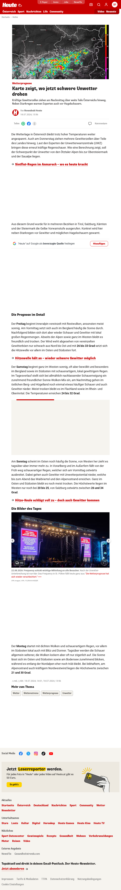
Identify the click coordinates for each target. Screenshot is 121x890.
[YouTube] (51, 753)
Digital (36, 823)
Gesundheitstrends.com (27, 853)
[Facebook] (29, 123)
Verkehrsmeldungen (101, 836)
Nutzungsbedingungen (89, 879)
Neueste (111, 11)
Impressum (7, 879)
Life (45, 11)
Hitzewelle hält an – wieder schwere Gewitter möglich (55, 358)
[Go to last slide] (12, 541)
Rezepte (51, 836)
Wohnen (81, 836)
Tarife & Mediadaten (27, 879)
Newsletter (8, 810)
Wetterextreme (31, 693)
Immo (55, 2)
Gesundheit (66, 836)
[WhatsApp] (23, 123)
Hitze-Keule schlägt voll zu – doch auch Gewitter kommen (57, 500)
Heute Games (66, 823)
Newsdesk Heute (33, 110)
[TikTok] (43, 753)
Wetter (15, 17)
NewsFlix (78, 2)
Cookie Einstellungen (13, 884)
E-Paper (44, 2)
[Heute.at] (9, 5)
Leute (14, 823)
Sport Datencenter (13, 836)
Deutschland (41, 805)
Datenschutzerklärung (62, 879)
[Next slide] (109, 541)
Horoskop (49, 823)
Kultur (25, 823)
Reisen (16, 841)
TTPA (44, 879)
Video (101, 11)
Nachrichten (59, 805)
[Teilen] (34, 123)
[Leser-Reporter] (91, 4)
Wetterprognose (50, 693)
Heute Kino (83, 823)
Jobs (66, 2)
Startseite (6, 17)
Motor (5, 841)
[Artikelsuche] (99, 4)
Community (56, 11)
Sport (21, 11)
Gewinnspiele (35, 836)
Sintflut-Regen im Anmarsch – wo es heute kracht (51, 164)
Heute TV (99, 823)
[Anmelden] (106, 4)
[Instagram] (36, 753)
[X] (28, 753)
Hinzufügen (99, 243)
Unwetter (67, 693)
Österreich (9, 11)
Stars (5, 823)
